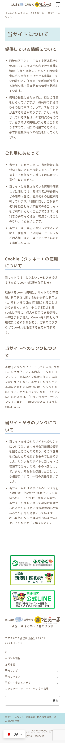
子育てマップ (12, 676)
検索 (55, 700)
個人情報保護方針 (46, 716)
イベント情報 (12, 658)
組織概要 (30, 716)
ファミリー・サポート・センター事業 (27, 688)
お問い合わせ (12, 720)
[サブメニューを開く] (57, 658)
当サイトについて (14, 716)
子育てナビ (11, 670)
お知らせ (10, 664)
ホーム (9, 652)
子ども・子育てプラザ (18, 682)
